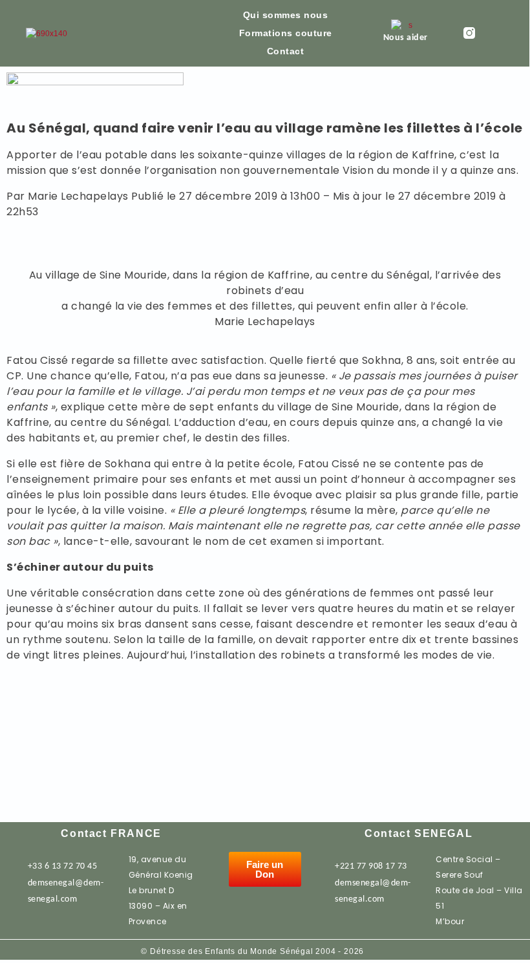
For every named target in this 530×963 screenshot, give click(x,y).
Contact (285, 51)
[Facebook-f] (494, 33)
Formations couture (285, 33)
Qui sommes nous (285, 15)
